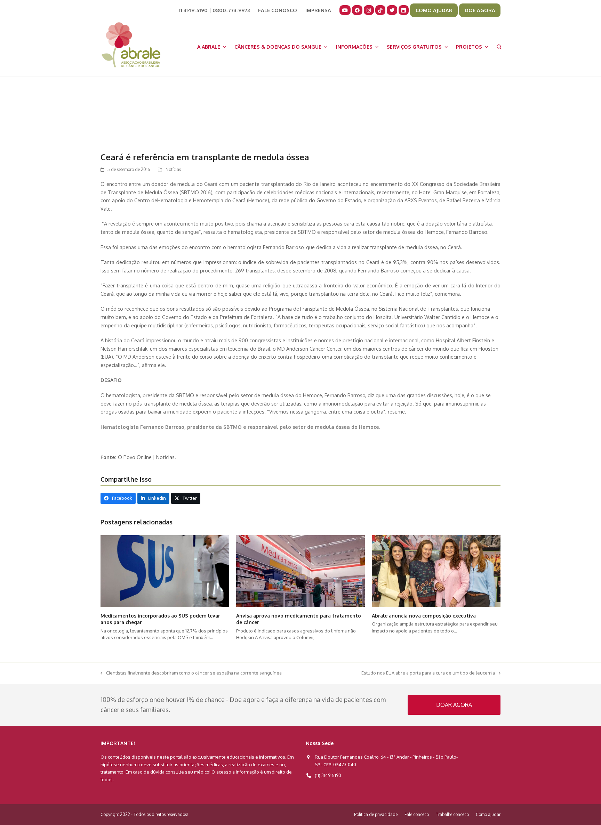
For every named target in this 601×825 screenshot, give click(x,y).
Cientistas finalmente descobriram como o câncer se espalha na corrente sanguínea (191, 673)
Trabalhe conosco (452, 814)
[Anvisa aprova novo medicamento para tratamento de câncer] (300, 570)
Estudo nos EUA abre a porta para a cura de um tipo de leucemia (428, 673)
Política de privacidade (376, 814)
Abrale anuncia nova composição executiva (424, 616)
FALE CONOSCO (277, 10)
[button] (499, 46)
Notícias (173, 169)
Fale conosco (416, 814)
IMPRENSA (318, 10)
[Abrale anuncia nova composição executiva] (436, 570)
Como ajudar (488, 814)
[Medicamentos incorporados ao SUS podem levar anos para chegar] (165, 570)
